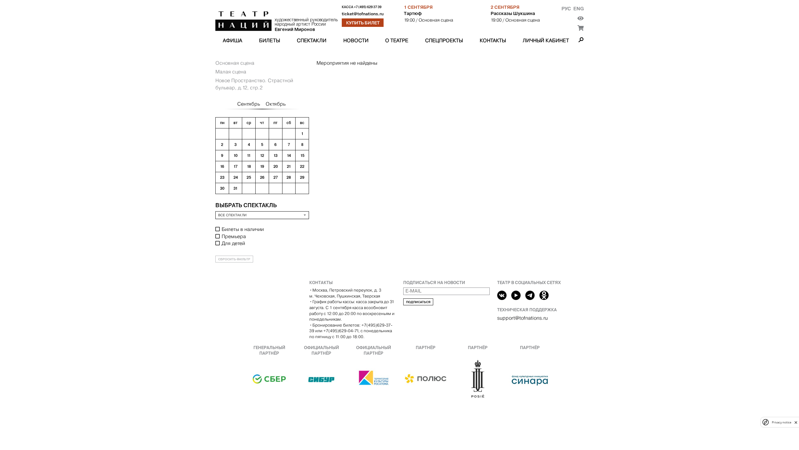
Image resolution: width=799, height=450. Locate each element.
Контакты (493, 40)
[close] (796, 422)
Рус (566, 9)
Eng (578, 9)
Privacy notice (781, 422)
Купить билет (363, 23)
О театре (396, 40)
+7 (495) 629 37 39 (367, 7)
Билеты (269, 40)
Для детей (233, 243)
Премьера (234, 236)
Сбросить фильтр (234, 259)
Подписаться (418, 302)
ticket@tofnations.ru (363, 14)
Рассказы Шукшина (513, 13)
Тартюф (413, 13)
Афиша (232, 40)
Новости (356, 40)
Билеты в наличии (243, 229)
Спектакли (311, 40)
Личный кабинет (546, 40)
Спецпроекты (444, 40)
